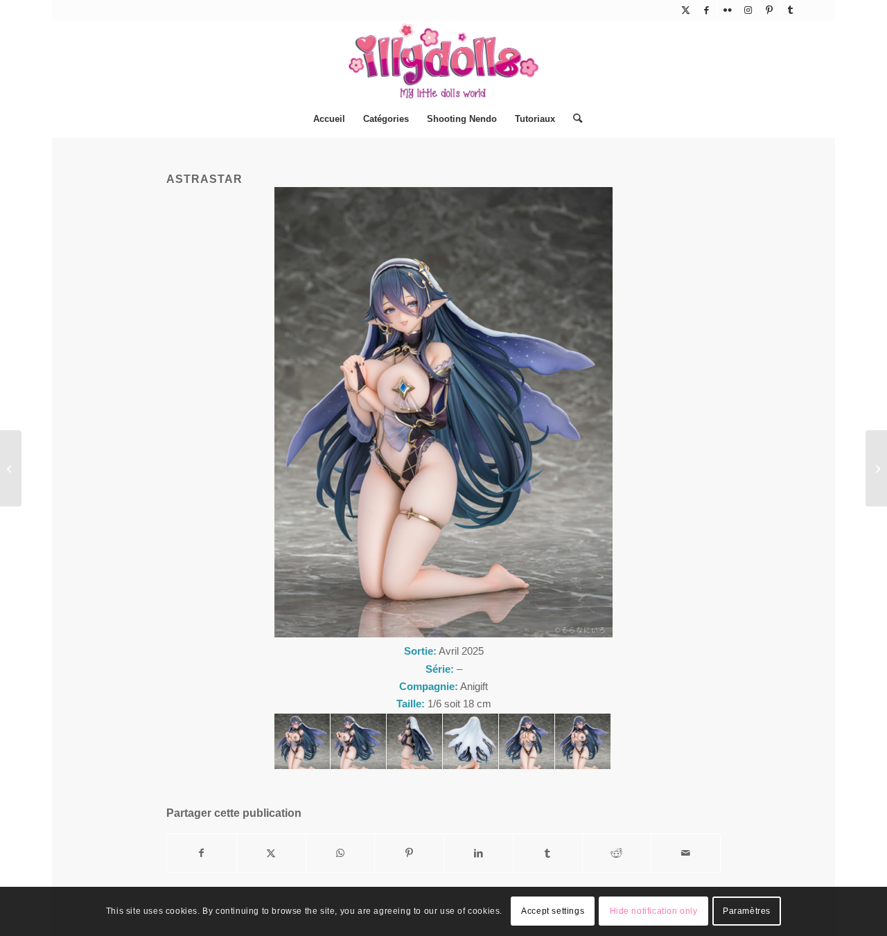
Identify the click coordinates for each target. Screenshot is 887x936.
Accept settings (552, 912)
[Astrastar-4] (470, 741)
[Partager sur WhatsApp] (340, 853)
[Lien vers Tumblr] (790, 10)
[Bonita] (10, 468)
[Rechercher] (573, 119)
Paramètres (747, 912)
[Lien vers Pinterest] (769, 10)
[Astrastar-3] (414, 741)
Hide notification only (654, 912)
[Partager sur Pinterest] (409, 853)
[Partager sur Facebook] (201, 853)
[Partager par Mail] (685, 853)
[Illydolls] (443, 61)
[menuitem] (329, 119)
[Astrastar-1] (302, 741)
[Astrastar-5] (526, 741)
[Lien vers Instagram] (748, 10)
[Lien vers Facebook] (706, 10)
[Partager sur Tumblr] (547, 853)
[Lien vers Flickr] (727, 10)
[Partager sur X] (271, 853)
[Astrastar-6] (583, 741)
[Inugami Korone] (876, 468)
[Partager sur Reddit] (617, 853)
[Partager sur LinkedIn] (478, 853)
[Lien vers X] (686, 10)
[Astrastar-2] (358, 741)
